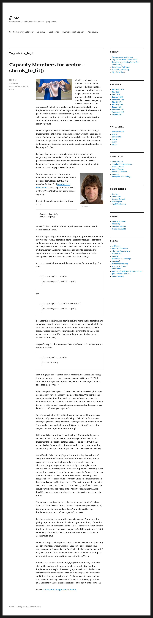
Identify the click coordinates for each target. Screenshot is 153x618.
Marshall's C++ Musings (121, 259)
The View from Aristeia (121, 251)
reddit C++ (116, 246)
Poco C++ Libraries (119, 172)
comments (13, 83)
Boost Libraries (118, 169)
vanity (114, 144)
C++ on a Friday (118, 276)
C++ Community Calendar (21, 32)
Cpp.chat (41, 32)
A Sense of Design (119, 266)
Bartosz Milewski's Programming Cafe (127, 271)
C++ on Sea (116, 197)
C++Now (115, 194)
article (114, 134)
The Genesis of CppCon (73, 32)
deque (11, 87)
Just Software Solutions (121, 274)
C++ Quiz (115, 174)
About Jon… (93, 32)
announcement (118, 132)
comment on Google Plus (55, 589)
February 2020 (118, 89)
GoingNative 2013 (119, 226)
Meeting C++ (117, 202)
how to (114, 139)
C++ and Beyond (118, 199)
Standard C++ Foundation (122, 164)
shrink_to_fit (20, 87)
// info (14, 18)
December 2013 (118, 110)
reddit (73, 589)
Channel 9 (116, 224)
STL (26, 87)
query (114, 142)
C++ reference (117, 162)
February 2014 (117, 105)
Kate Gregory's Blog (120, 264)
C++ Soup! (116, 261)
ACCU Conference (119, 204)
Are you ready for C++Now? (122, 57)
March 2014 (116, 102)
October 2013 (117, 115)
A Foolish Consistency (120, 70)
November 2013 (118, 112)
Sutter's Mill (116, 254)
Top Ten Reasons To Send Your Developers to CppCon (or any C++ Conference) (125, 62)
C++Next (115, 256)
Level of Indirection (120, 249)
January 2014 (117, 107)
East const (54, 32)
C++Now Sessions (119, 221)
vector (11, 89)
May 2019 (115, 92)
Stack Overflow (118, 167)
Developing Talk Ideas (121, 67)
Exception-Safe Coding (121, 177)
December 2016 (118, 100)
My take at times (118, 72)
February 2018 (117, 97)
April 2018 (116, 94)
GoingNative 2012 (119, 229)
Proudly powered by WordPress (28, 607)
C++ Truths (116, 269)
